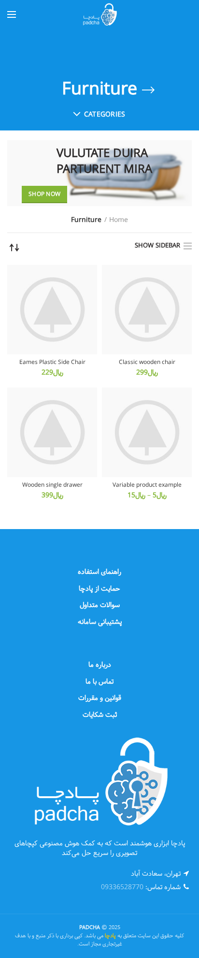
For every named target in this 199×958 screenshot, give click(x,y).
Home (118, 220)
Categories (104, 114)
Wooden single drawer (52, 486)
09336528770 (122, 887)
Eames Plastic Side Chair (52, 363)
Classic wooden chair (147, 363)
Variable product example (147, 486)
